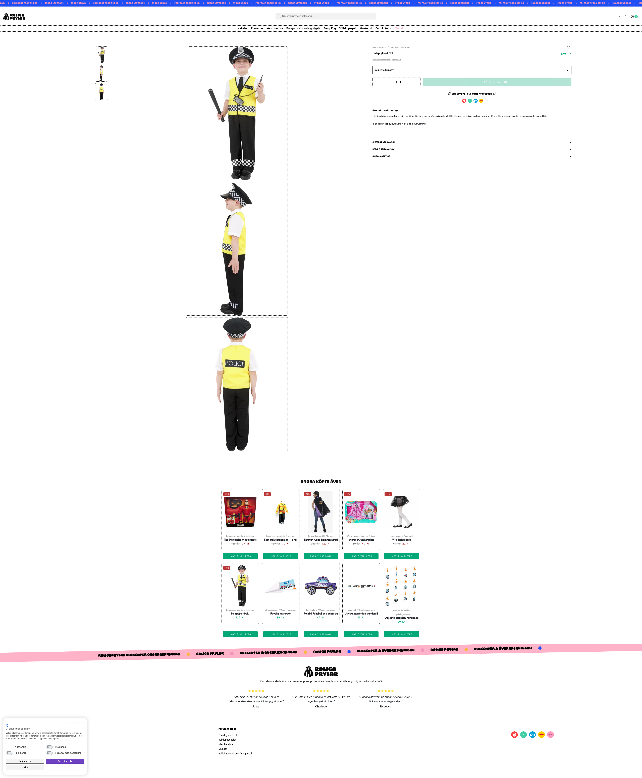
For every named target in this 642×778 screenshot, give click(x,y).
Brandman (290, 536)
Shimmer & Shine (368, 536)
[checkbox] (9, 747)
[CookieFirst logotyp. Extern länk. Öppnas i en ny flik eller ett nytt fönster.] (7, 725)
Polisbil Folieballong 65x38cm (321, 614)
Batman (330, 536)
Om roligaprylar (381, 156)
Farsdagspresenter (229, 735)
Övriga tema (393, 47)
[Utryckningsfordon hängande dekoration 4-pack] (401, 586)
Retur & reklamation (383, 149)
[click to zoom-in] (237, 113)
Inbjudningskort (271, 610)
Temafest (382, 47)
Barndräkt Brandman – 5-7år (280, 540)
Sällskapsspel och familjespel (235, 753)
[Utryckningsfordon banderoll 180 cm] (361, 586)
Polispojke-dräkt (240, 614)
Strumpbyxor (396, 536)
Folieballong (311, 610)
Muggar (223, 748)
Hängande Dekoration (400, 610)
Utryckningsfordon (288, 610)
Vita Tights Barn (401, 540)
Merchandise (226, 744)
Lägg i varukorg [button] (240, 556)
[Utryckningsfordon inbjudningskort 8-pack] (280, 586)
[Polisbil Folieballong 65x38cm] (321, 586)
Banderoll (352, 610)
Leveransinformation (383, 142)
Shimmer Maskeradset (361, 540)
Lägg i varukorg (497, 82)
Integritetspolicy (76, 722)
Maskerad (396, 60)
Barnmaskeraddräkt (381, 60)
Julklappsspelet (227, 739)
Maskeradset (352, 536)
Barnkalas (405, 47)
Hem (374, 47)
